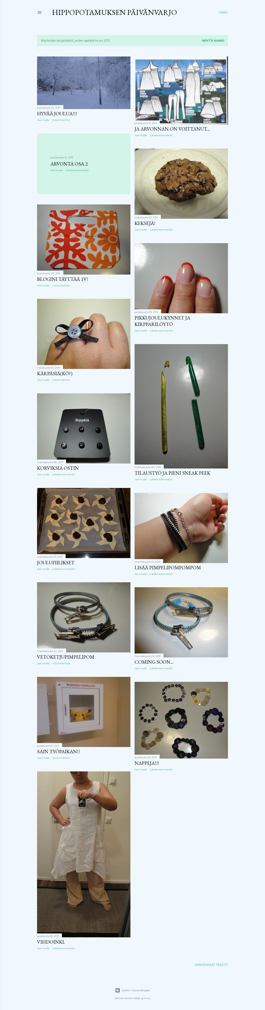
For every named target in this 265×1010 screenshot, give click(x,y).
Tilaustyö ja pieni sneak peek (172, 473)
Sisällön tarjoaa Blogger (136, 990)
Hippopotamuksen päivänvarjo (114, 12)
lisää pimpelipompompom (168, 567)
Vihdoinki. (51, 942)
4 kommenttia (61, 663)
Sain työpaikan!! (58, 751)
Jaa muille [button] (43, 119)
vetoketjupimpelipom (65, 657)
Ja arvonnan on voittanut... (172, 129)
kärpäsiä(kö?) (54, 373)
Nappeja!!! (147, 763)
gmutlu (146, 998)
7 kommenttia (61, 285)
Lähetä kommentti (161, 135)
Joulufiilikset (56, 562)
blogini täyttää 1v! (62, 279)
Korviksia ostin (58, 468)
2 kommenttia (61, 119)
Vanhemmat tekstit (211, 965)
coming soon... (154, 662)
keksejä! (145, 223)
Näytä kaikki (213, 40)
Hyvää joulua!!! (57, 113)
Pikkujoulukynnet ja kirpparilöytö (162, 321)
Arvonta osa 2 (69, 164)
